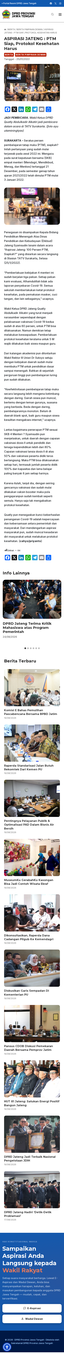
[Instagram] (60, 3)
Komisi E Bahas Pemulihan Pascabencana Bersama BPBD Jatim (30, 712)
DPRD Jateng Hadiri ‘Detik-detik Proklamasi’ (27, 1214)
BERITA (9, 54)
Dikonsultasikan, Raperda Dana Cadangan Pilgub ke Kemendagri (28, 937)
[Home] (5, 29)
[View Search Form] (52, 14)
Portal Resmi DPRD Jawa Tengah (19, 3)
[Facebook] (51, 3)
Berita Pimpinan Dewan (31, 54)
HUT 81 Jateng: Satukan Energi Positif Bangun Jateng (31, 1103)
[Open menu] (60, 14)
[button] (7, 1347)
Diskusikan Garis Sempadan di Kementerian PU (26, 992)
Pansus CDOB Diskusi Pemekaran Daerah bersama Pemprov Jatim (28, 1048)
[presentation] (32, 599)
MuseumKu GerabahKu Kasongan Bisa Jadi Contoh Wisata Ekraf (28, 881)
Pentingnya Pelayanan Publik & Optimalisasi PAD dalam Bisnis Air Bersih (29, 824)
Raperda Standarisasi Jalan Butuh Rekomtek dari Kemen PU (29, 767)
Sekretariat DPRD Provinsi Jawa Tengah (32, 1343)
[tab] (25, 648)
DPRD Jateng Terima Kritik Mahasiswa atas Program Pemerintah (27, 627)
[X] (55, 3)
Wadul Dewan (34, 1318)
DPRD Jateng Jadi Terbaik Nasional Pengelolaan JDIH (30, 1158)
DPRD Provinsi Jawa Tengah (29, 1339)
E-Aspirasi (34, 1308)
